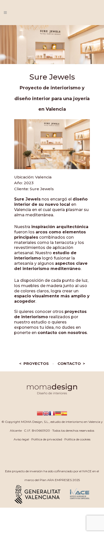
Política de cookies (77, 439)
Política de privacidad (46, 439)
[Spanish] (64, 413)
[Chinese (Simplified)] (40, 413)
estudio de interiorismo (66, 422)
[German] (58, 413)
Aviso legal (21, 439)
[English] (46, 413)
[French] (52, 413)
